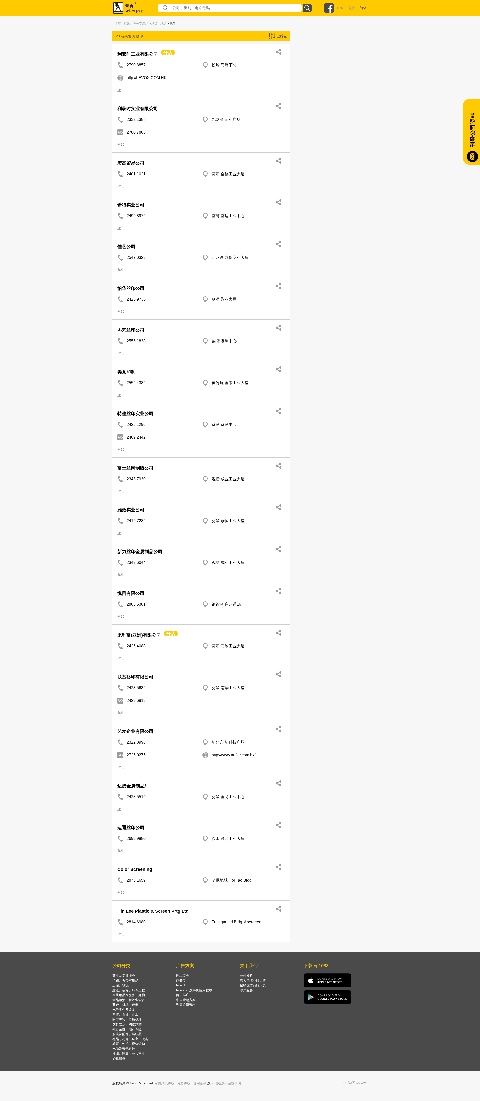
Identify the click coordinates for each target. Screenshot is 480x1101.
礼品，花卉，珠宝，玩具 (130, 1039)
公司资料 (246, 976)
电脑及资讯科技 (123, 1049)
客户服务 (246, 990)
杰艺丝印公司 (131, 330)
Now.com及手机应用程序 (194, 990)
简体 (363, 8)
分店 (168, 52)
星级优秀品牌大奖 (253, 985)
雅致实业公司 (131, 510)
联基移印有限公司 (136, 677)
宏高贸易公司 (131, 163)
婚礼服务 (119, 1058)
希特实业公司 (131, 205)
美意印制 (127, 372)
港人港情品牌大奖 (253, 980)
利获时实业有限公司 (138, 108)
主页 (118, 24)
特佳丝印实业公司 (136, 413)
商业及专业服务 (123, 976)
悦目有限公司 (131, 593)
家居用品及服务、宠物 (128, 995)
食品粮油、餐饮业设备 (128, 1000)
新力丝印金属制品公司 (140, 551)
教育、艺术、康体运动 (128, 1044)
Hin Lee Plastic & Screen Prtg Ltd (153, 911)
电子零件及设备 (123, 1010)
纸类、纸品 (159, 24)
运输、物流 (120, 985)
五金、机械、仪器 (125, 1005)
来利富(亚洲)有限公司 (139, 635)
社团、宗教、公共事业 (128, 1054)
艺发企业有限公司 (136, 731)
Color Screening (135, 869)
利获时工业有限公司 (138, 54)
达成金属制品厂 (133, 786)
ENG (341, 8)
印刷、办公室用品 (136, 24)
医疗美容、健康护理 (127, 1020)
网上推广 (182, 995)
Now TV (182, 985)
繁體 (352, 8)
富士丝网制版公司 (136, 468)
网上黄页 (182, 976)
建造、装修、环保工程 (128, 990)
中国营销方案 (186, 1000)
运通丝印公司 (131, 827)
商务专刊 (182, 980)
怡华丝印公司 (131, 288)
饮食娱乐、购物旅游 (127, 1024)
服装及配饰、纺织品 (127, 1034)
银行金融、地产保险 (127, 1029)
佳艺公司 (127, 246)
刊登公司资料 (186, 1005)
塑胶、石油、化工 (125, 1014)
